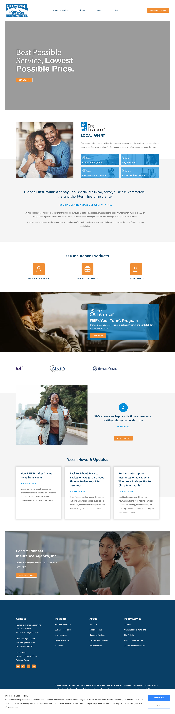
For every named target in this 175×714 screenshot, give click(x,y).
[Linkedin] (34, 666)
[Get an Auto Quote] (100, 159)
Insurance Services (60, 10)
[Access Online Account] (140, 172)
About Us (93, 624)
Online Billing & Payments (135, 630)
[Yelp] (28, 666)
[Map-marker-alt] (18, 666)
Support (99, 10)
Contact (118, 10)
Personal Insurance (63, 624)
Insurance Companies (99, 640)
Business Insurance (63, 630)
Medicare (59, 646)
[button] (98, 335)
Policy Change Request (134, 640)
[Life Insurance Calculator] (100, 172)
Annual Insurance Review (134, 646)
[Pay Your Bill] (140, 159)
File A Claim (129, 635)
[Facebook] (23, 666)
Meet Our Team (96, 630)
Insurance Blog (96, 646)
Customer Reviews (97, 635)
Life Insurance (61, 635)
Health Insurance (62, 640)
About (82, 10)
